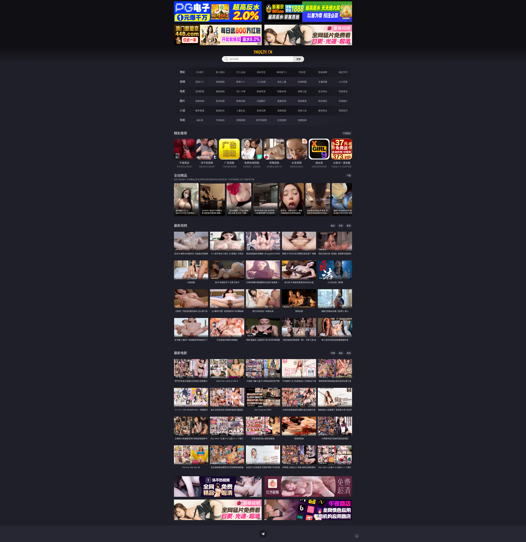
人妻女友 (240, 110)
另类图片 (343, 100)
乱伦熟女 (322, 91)
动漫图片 (261, 100)
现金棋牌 (322, 72)
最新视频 (180, 225)
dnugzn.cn (263, 52)
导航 (182, 120)
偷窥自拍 (199, 100)
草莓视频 (240, 120)
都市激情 (199, 110)
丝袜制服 (302, 81)
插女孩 (200, 120)
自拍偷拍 (220, 81)
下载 (349, 175)
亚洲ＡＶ (199, 81)
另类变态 (343, 91)
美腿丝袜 (281, 100)
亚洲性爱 (199, 91)
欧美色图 (240, 100)
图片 (182, 101)
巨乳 (341, 225)
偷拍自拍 (220, 91)
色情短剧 (302, 120)
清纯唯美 (302, 100)
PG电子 (200, 72)
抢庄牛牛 (343, 72)
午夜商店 (220, 120)
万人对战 (240, 72)
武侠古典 (261, 110)
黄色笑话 (322, 110)
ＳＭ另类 (343, 81)
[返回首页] (356, 536)
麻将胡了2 (282, 72)
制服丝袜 (281, 91)
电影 (182, 91)
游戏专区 (261, 72)
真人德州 (220, 72)
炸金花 (302, 72)
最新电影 (180, 353)
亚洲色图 (220, 100)
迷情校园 (281, 110)
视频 (182, 82)
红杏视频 (281, 120)
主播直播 (322, 81)
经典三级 (302, 91)
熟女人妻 (281, 81)
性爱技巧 (343, 110)
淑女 (341, 353)
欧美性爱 (261, 91)
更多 (349, 225)
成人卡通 (240, 91)
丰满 (333, 353)
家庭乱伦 (220, 110)
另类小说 (302, 110)
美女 (333, 225)
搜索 (298, 59)
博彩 (182, 72)
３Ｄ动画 (261, 81)
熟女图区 (322, 100)
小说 (182, 110)
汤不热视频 (261, 120)
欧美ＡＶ (240, 81)
